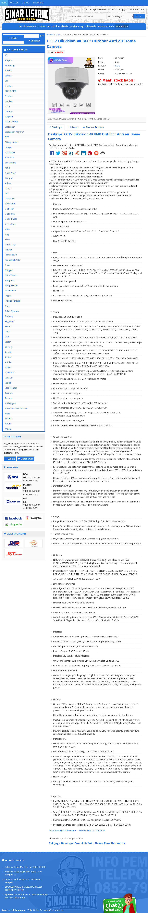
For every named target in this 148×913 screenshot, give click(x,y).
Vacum (8, 423)
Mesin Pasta (11, 218)
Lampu (8, 188)
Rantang (9, 316)
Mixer (7, 229)
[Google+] (64, 154)
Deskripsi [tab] (56, 127)
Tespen (8, 398)
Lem (7, 193)
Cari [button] (140, 16)
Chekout (26, 2)
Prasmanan (10, 290)
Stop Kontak (11, 387)
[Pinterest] (90, 154)
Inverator (9, 157)
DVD (7, 137)
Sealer (8, 341)
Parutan (8, 249)
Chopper (9, 116)
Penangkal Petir (12, 259)
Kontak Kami (122, 26)
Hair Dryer (10, 152)
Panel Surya (10, 244)
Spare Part (10, 372)
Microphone (10, 224)
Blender (8, 85)
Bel (6, 80)
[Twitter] (58, 154)
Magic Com (10, 203)
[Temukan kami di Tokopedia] (13, 524)
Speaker (9, 377)
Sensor (8, 351)
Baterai (8, 75)
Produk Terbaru (12, 300)
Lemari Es (9, 198)
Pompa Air (10, 280)
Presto (8, 295)
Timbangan (10, 403)
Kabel (7, 167)
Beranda (50, 34)
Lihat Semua (26, 458)
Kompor (9, 177)
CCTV (58, 34)
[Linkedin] (83, 154)
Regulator (9, 321)
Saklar (7, 331)
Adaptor (9, 60)
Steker (8, 382)
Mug (7, 234)
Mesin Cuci (10, 213)
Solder (8, 367)
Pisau (7, 264)
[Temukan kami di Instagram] (33, 517)
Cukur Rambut (11, 121)
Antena (8, 70)
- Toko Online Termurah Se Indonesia (32, 910)
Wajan (8, 428)
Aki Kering (9, 65)
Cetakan (9, 111)
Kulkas (8, 183)
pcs (42, 35)
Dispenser (10, 126)
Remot (8, 326)
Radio (7, 305)
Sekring (8, 346)
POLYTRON (10, 275)
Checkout (35, 40)
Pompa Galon (11, 285)
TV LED (8, 418)
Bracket (8, 96)
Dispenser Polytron (14, 131)
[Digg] (71, 154)
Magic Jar (9, 208)
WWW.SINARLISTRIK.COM (92, 830)
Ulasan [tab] (74, 127)
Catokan (9, 101)
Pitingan (9, 270)
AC (6, 55)
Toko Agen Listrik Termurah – (64, 830)
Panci (7, 239)
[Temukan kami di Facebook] (13, 517)
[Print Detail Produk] (103, 154)
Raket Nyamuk (12, 311)
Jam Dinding (10, 162)
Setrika (8, 362)
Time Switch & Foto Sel (16, 408)
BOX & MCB (10, 90)
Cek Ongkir (38, 2)
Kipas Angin (10, 172)
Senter (8, 357)
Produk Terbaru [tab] (94, 127)
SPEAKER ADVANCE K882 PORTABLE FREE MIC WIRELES (23, 888)
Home (4, 2)
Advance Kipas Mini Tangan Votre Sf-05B (25, 866)
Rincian (14, 38)
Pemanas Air (11, 254)
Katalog (14, 2)
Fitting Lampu (11, 142)
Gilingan (8, 147)
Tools (7, 413)
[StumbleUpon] (96, 154)
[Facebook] (52, 154)
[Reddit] (77, 154)
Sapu (7, 336)
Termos (9, 392)
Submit (11, 458)
